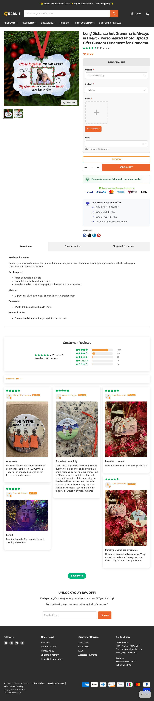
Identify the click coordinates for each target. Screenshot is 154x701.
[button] (90, 48)
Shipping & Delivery (50, 655)
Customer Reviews (110, 23)
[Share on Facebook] (84, 235)
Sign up (105, 615)
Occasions (47, 23)
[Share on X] (89, 235)
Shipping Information (123, 246)
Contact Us (83, 646)
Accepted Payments (87, 655)
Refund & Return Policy (51, 659)
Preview (116, 159)
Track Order (83, 642)
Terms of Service (48, 646)
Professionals (84, 23)
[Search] (114, 13)
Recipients (28, 23)
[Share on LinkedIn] (94, 235)
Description (26, 246)
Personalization (72, 246)
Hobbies (64, 23)
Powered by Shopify (12, 693)
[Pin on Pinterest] (99, 235)
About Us (45, 642)
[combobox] (67, 13)
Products (10, 23)
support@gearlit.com (132, 649)
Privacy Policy (47, 651)
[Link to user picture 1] (27, 429)
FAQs (80, 651)
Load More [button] (77, 575)
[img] (13, 390)
